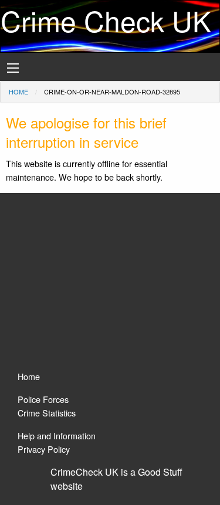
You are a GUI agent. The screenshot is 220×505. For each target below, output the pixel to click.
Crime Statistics (47, 412)
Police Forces (43, 399)
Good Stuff (160, 472)
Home (18, 91)
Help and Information (57, 435)
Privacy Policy (44, 449)
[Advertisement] (110, 287)
